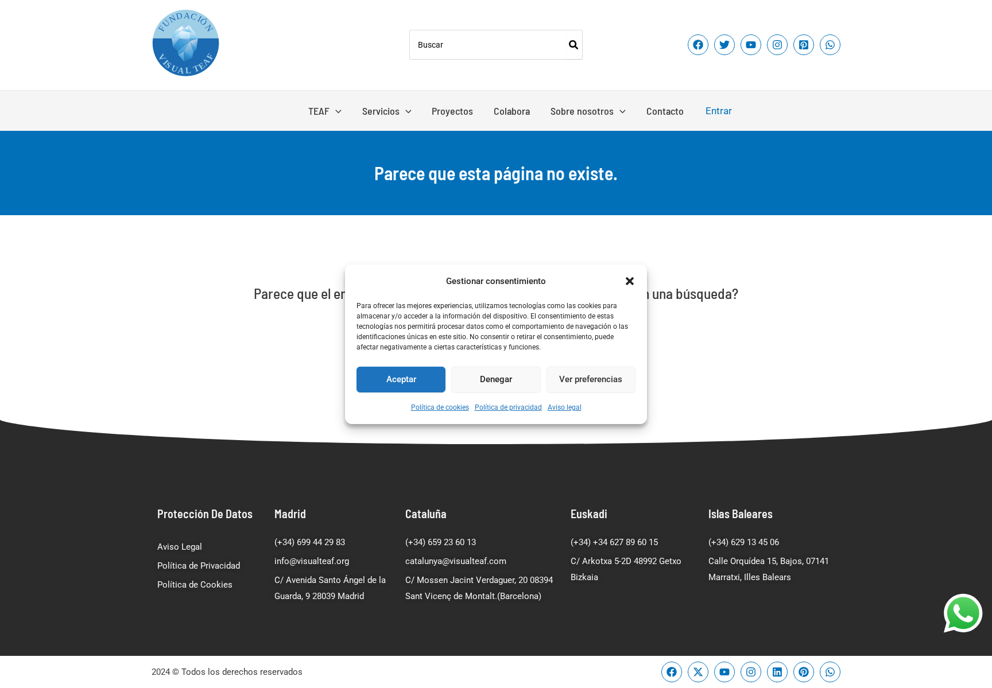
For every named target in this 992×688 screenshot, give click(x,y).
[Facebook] (698, 44)
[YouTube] (751, 44)
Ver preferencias (590, 379)
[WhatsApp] (830, 44)
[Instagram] (777, 44)
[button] (630, 280)
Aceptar (401, 379)
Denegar (496, 379)
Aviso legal (565, 407)
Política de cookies (440, 407)
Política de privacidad (508, 407)
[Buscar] (574, 44)
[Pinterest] (803, 44)
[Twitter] (724, 44)
